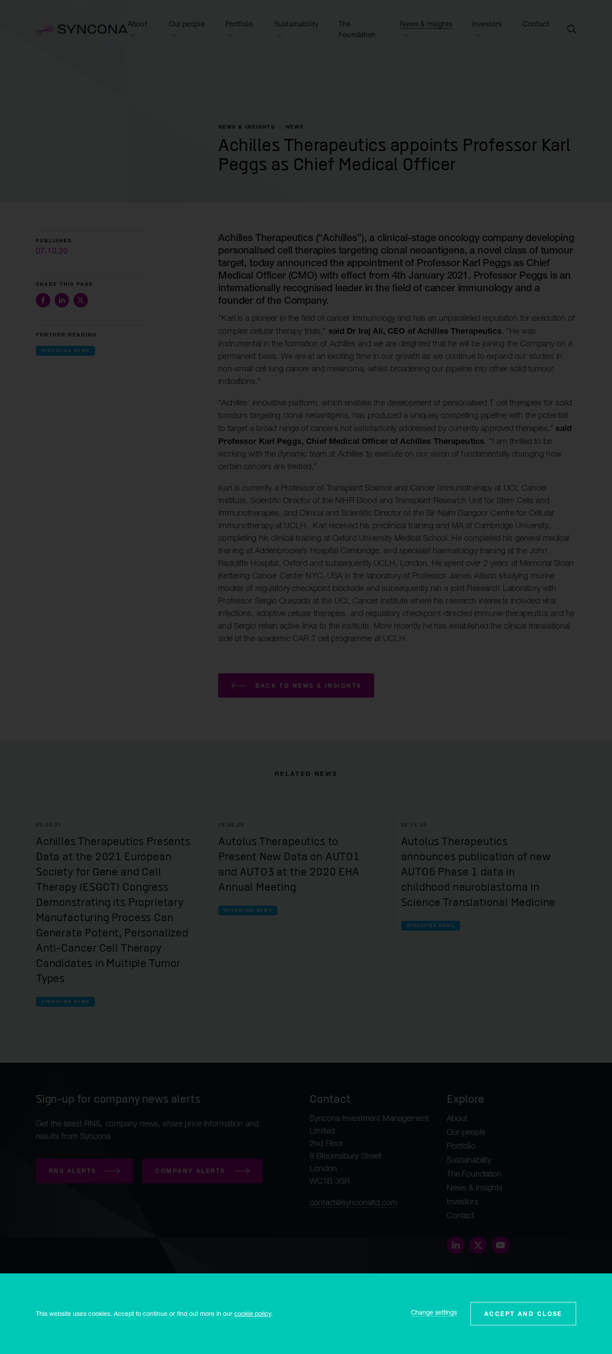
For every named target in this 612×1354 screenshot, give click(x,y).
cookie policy (252, 1313)
